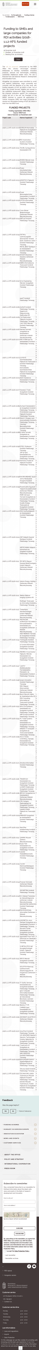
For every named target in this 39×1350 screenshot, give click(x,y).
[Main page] (9, 4)
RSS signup (8, 1270)
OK (21, 1348)
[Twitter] (20, 66)
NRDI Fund (21, 16)
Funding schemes (29, 15)
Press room (9, 1168)
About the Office (12, 1154)
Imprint (6, 1334)
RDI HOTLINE (25, 3)
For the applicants (16, 15)
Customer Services (12, 1143)
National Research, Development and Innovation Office (16, 1285)
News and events (11, 1138)
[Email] (12, 66)
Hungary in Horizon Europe (16, 1129)
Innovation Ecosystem (14, 1133)
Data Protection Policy (22, 1251)
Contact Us (8, 1301)
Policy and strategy (14, 1159)
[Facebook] (16, 66)
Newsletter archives (11, 1258)
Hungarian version (10, 1275)
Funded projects (10, 16)
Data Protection (9, 1337)
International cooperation (17, 1164)
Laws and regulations (11, 1331)
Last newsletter (10, 1255)
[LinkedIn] (25, 66)
